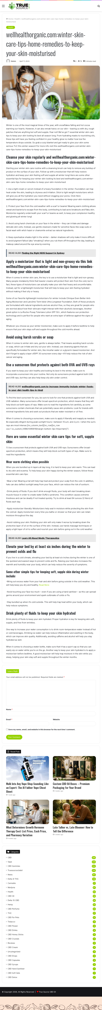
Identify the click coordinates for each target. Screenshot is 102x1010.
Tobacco (11, 922)
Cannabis (12, 883)
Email (9, 719)
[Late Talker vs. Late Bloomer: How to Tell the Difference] (74, 812)
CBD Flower (13, 926)
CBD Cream (13, 947)
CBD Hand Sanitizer (16, 969)
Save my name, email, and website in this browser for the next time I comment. (41, 729)
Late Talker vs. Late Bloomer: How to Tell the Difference (73, 829)
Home (10, 19)
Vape (10, 862)
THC (10, 913)
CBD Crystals (13, 939)
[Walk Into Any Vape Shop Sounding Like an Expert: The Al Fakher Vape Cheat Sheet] (27, 768)
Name (9, 709)
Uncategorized (14, 952)
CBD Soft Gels (14, 973)
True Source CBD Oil (47, 992)
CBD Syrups (13, 964)
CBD (10, 857)
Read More (44, 585)
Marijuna (11, 887)
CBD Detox (12, 977)
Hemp (10, 904)
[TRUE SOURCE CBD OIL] (19, 5)
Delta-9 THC (13, 879)
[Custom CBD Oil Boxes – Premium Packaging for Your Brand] (74, 768)
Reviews (11, 943)
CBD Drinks (12, 930)
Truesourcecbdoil (15, 870)
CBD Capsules (14, 960)
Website (56, 719)
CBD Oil (11, 896)
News (10, 875)
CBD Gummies (14, 866)
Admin (13, 61)
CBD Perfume (13, 909)
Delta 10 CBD (13, 900)
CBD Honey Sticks (15, 934)
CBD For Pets (13, 917)
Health (17, 19)
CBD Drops (12, 956)
